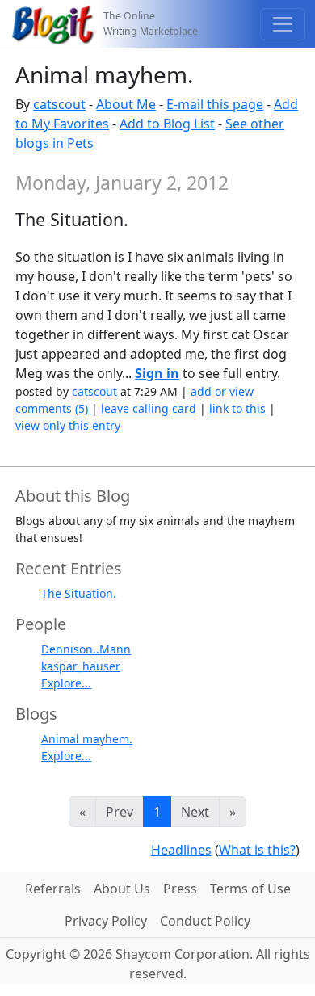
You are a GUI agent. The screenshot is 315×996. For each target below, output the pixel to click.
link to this (237, 408)
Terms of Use (250, 888)
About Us (122, 888)
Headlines (181, 850)
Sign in (157, 373)
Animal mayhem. (86, 738)
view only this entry (67, 425)
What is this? (257, 850)
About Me (126, 104)
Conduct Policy (205, 921)
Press (180, 888)
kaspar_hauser (80, 666)
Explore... (66, 683)
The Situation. (78, 593)
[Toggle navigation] (282, 24)
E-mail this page (214, 104)
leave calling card (148, 408)
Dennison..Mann (86, 649)
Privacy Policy (106, 921)
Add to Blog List (167, 123)
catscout (59, 104)
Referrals (53, 888)
